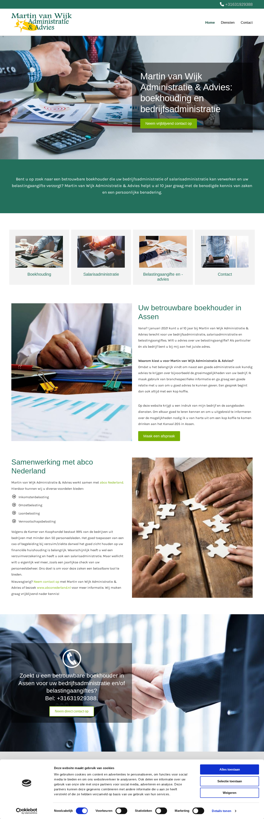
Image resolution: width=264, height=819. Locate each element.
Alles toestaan (229, 769)
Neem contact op (46, 582)
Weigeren (229, 792)
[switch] (121, 810)
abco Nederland (111, 482)
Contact (247, 23)
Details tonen (221, 811)
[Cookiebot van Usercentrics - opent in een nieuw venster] (27, 811)
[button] (168, 123)
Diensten (228, 23)
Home (210, 23)
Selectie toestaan (229, 781)
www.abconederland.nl (54, 588)
